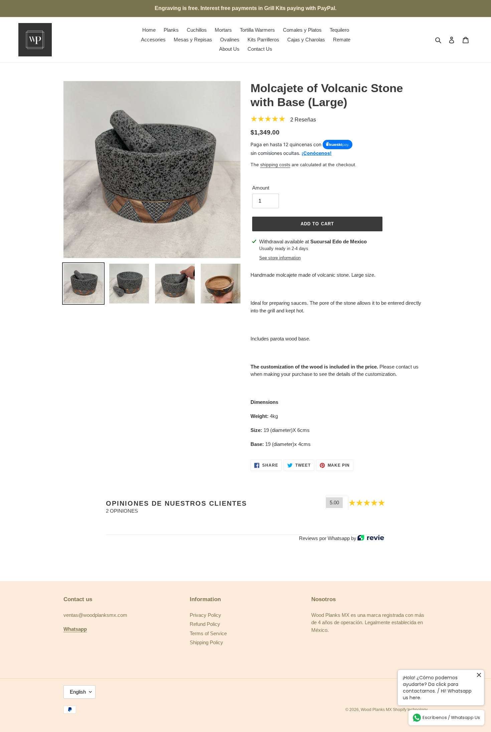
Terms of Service (208, 633)
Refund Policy (205, 624)
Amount (260, 188)
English (78, 692)
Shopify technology (410, 709)
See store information (280, 257)
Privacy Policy (205, 615)
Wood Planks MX (377, 709)
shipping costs (275, 164)
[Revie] (370, 538)
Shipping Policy (206, 642)
